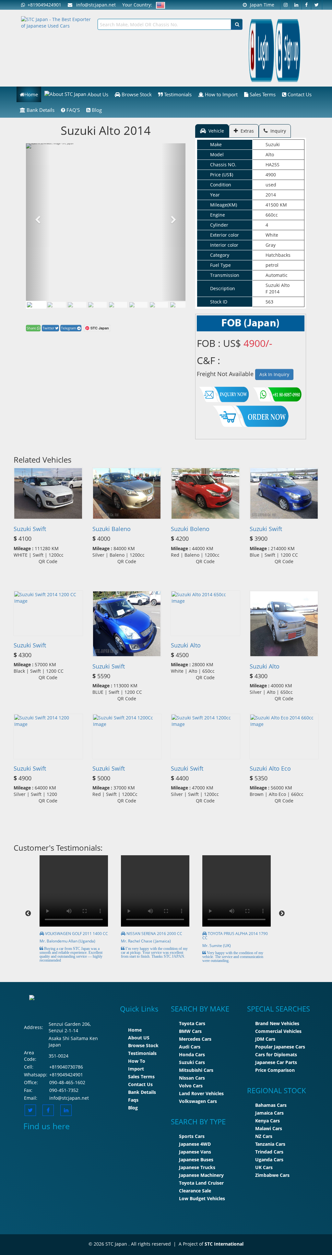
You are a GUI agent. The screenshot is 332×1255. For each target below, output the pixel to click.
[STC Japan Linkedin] (296, 5)
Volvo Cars (191, 1086)
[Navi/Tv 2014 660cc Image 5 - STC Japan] (138, 305)
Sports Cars (192, 1136)
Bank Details (39, 110)
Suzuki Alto (186, 645)
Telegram (69, 328)
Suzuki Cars (192, 1062)
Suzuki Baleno (111, 529)
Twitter (48, 328)
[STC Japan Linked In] (66, 1110)
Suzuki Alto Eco (270, 768)
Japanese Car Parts (276, 1062)
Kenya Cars (267, 1121)
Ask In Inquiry (274, 374)
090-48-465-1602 (67, 1082)
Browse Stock (136, 94)
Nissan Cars (192, 1078)
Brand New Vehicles (277, 1023)
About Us (97, 94)
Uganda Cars (269, 1159)
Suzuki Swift (30, 529)
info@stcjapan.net (69, 1098)
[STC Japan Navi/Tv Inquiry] (224, 393)
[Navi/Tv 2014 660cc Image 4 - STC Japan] (118, 305)
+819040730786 (66, 1067)
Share (32, 328)
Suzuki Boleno (190, 529)
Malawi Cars (268, 1128)
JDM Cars (265, 1039)
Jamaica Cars (269, 1113)
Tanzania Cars (270, 1144)
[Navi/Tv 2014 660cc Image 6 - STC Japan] (158, 305)
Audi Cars (189, 1047)
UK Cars (264, 1167)
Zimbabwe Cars (272, 1175)
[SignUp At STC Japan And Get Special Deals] (288, 50)
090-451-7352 (63, 1090)
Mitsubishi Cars (196, 1070)
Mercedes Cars (195, 1039)
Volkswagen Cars (198, 1101)
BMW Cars (190, 1031)
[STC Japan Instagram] (285, 5)
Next (282, 913)
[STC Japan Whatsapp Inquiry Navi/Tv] (276, 393)
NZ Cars (263, 1136)
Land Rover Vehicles (201, 1093)
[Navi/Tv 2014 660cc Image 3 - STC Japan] (97, 305)
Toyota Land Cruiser (201, 1183)
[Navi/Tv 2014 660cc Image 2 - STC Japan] (77, 305)
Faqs (133, 1100)
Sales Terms (262, 94)
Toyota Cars (192, 1023)
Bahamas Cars (271, 1105)
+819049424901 (43, 5)
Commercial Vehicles (278, 1031)
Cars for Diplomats (276, 1054)
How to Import (221, 94)
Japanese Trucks (197, 1167)
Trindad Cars (269, 1152)
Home (31, 94)
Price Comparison (275, 1070)
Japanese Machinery (201, 1175)
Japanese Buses (196, 1159)
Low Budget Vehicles (202, 1198)
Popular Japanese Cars (280, 1047)
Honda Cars (192, 1054)
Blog (96, 110)
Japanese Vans (195, 1152)
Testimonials (177, 94)
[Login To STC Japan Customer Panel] (261, 50)
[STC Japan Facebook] (306, 5)
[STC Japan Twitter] (316, 5)
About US (138, 1038)
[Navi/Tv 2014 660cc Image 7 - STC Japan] (179, 305)
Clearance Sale (195, 1191)
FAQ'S (72, 110)
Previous (28, 913)
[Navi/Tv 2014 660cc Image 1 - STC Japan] (36, 305)
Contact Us (299, 94)
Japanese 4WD (195, 1144)
